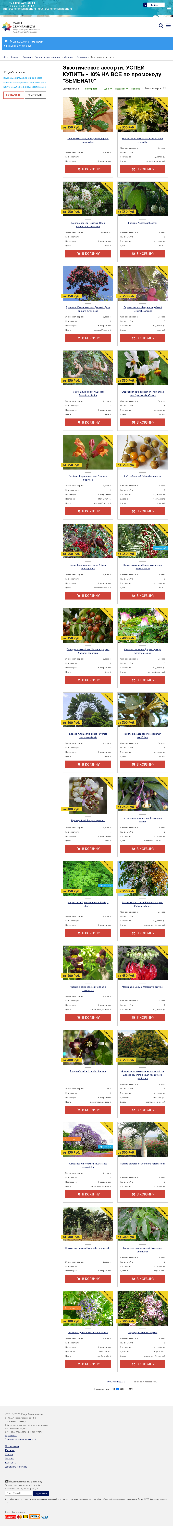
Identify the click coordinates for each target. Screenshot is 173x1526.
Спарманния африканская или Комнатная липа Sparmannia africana (142, 393)
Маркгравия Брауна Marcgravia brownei (142, 986)
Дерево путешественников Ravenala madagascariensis (88, 735)
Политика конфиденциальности (20, 1439)
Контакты (10, 1462)
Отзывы (9, 1458)
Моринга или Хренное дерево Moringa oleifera (88, 904)
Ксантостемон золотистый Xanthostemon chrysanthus (142, 140)
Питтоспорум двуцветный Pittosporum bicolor (142, 819)
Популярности (91, 88)
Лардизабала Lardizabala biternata (88, 1071)
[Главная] (5, 56)
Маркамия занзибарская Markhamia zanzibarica (88, 988)
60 (122, 1389)
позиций (18, 45)
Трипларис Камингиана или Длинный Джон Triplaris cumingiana (88, 309)
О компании (12, 1446)
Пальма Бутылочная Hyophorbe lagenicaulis (87, 1248)
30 (114, 1389)
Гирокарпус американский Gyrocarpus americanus (142, 1249)
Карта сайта (11, 1435)
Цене (107, 88)
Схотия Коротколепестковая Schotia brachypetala (87, 566)
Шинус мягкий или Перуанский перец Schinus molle (142, 566)
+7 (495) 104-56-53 (22, 3)
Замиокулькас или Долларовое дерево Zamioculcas (87, 140)
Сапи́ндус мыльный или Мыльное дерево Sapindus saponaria (88, 651)
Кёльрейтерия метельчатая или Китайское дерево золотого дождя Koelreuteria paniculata (142, 1075)
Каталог (10, 1450)
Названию (120, 88)
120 (131, 1389)
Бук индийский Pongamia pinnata (88, 820)
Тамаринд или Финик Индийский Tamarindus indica (88, 393)
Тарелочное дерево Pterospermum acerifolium (142, 735)
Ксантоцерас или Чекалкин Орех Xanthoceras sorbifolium (88, 224)
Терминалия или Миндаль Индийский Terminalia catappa (142, 309)
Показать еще (131, 1381)
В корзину (90, 169)
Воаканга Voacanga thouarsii (142, 222)
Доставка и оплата (16, 1466)
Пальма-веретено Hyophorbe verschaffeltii (142, 1163)
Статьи (9, 1454)
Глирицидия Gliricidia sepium (142, 1332)
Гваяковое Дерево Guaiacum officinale (88, 1332)
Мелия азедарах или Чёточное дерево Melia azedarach (142, 904)
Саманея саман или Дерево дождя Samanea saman (142, 651)
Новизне (136, 88)
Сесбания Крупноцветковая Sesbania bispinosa (88, 478)
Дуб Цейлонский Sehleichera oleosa (142, 476)
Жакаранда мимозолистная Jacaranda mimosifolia (88, 1165)
